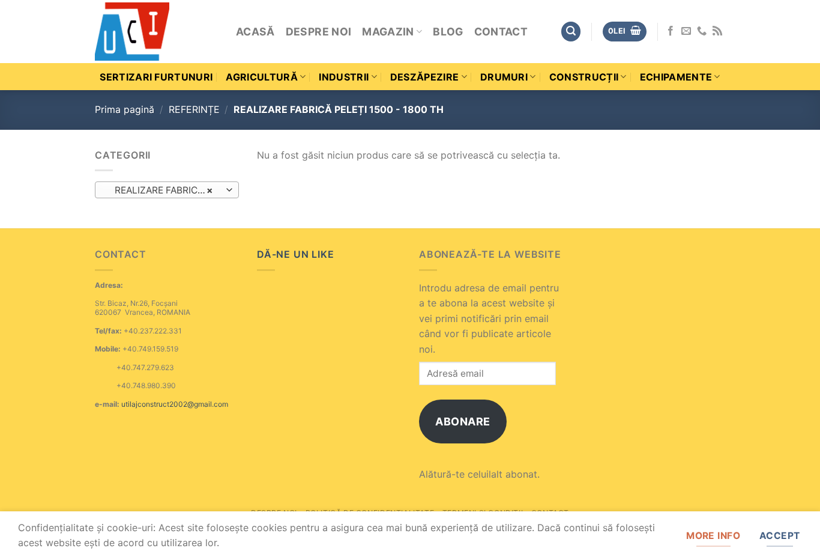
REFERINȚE (194, 109)
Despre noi (319, 31)
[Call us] (702, 31)
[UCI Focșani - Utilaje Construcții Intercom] (156, 31)
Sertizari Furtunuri (156, 77)
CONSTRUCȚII (584, 77)
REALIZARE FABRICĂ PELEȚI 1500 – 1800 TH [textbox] (166, 190)
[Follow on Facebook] (670, 31)
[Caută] (570, 31)
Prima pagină (124, 109)
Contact (501, 31)
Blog (448, 31)
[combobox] (167, 189)
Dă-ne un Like (295, 254)
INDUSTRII (344, 77)
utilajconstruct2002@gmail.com (174, 404)
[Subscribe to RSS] (717, 31)
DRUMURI (504, 77)
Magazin (388, 31)
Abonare (462, 421)
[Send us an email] (686, 31)
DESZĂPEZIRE (424, 77)
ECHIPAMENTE (676, 77)
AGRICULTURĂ (262, 77)
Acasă (255, 31)
